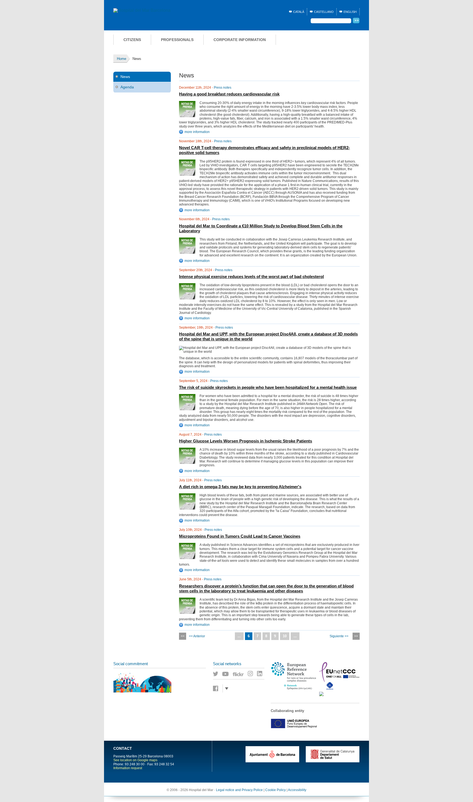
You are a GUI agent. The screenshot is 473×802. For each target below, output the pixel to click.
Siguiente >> (339, 636)
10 (285, 636)
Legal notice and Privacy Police (239, 790)
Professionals (177, 39)
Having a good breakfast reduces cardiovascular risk (229, 94)
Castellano (324, 11)
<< (182, 636)
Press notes (222, 87)
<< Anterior (197, 636)
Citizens (132, 39)
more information (197, 132)
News (125, 76)
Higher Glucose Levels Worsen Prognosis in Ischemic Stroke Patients (245, 441)
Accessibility (297, 790)
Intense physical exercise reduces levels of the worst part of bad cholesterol (251, 276)
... (239, 636)
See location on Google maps (135, 760)
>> (356, 636)
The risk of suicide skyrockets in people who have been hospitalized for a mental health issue (268, 387)
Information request (127, 768)
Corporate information (240, 39)
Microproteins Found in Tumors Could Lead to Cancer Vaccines (239, 536)
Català (298, 11)
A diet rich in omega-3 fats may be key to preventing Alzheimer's (240, 487)
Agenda (127, 87)
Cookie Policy (275, 790)
